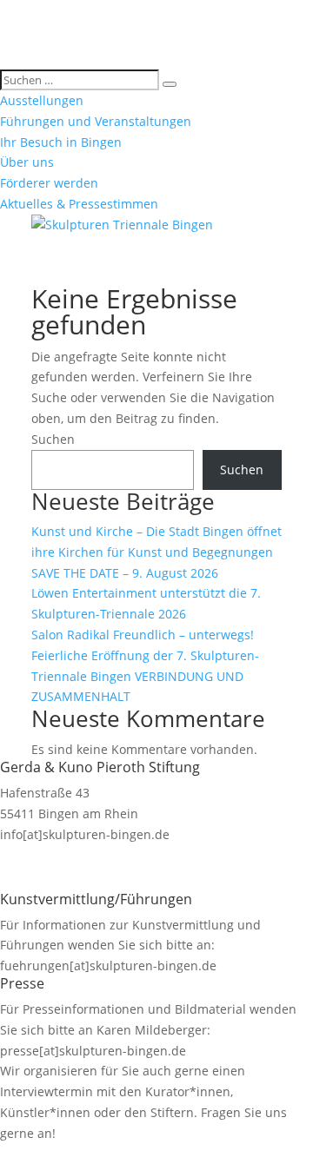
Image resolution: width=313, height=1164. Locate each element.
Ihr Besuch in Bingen (61, 142)
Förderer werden (49, 183)
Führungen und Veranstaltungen (95, 121)
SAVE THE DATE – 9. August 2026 (124, 573)
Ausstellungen (41, 100)
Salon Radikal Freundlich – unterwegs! (142, 634)
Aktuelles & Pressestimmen (79, 203)
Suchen (53, 439)
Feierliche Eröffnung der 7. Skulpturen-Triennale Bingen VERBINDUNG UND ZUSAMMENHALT (145, 676)
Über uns (27, 162)
